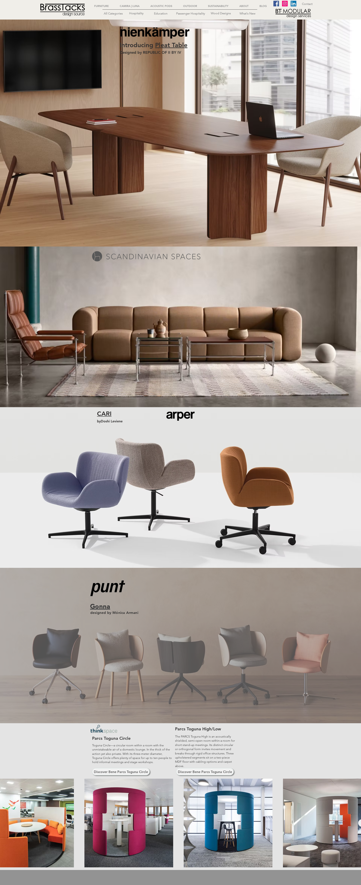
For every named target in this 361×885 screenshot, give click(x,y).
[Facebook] (276, 3)
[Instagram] (285, 3)
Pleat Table (171, 45)
